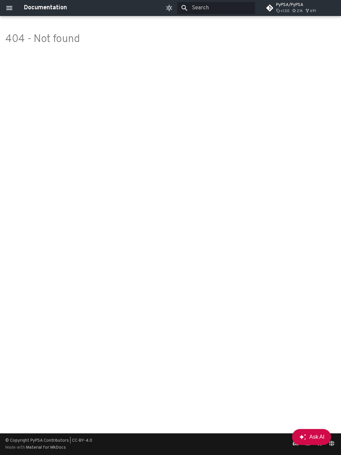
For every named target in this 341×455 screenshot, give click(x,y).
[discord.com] (295, 444)
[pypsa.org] (331, 444)
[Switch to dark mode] (169, 8)
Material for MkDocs (46, 447)
